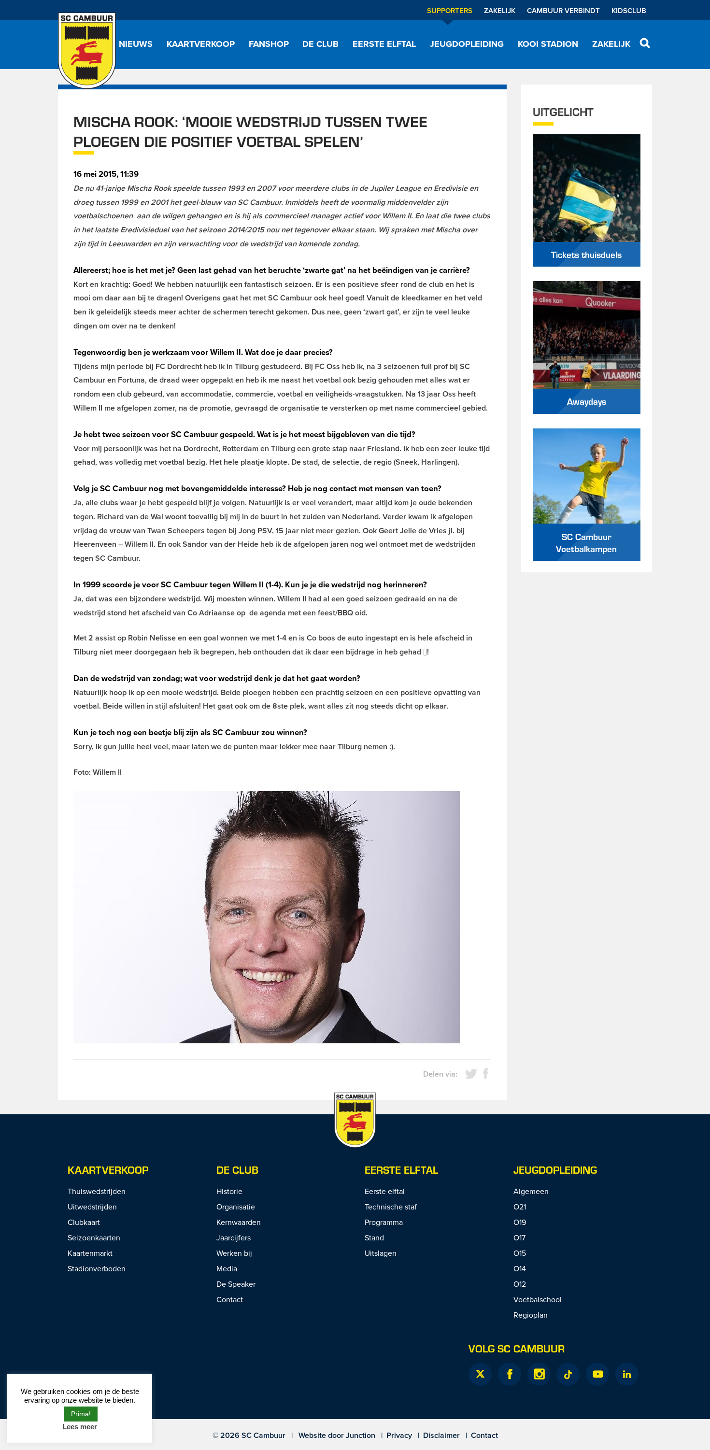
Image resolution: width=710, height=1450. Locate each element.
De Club (320, 44)
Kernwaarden (238, 1222)
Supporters (449, 10)
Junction (360, 1435)
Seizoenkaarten (94, 1237)
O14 (519, 1268)
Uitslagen (381, 1253)
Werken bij (234, 1253)
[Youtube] (597, 1374)
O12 (519, 1284)
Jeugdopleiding (467, 44)
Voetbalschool (537, 1299)
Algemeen (531, 1191)
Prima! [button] (81, 1414)
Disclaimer (441, 1435)
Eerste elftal (384, 44)
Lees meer (79, 1426)
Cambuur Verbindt (563, 10)
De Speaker (236, 1284)
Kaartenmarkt (90, 1253)
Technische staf (391, 1206)
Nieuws (136, 44)
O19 (519, 1222)
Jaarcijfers (233, 1237)
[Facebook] (509, 1374)
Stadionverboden (97, 1268)
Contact (229, 1299)
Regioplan (530, 1314)
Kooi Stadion (548, 44)
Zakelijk (499, 10)
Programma (384, 1222)
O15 (519, 1253)
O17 (519, 1237)
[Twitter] (480, 1374)
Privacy (399, 1435)
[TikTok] (568, 1374)
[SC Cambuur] (87, 51)
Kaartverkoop (201, 44)
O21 (519, 1206)
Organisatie (235, 1206)
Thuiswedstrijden (97, 1191)
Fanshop (269, 44)
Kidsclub (628, 10)
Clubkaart (84, 1222)
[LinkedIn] (627, 1374)
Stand (374, 1237)
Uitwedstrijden (92, 1206)
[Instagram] (539, 1374)
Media (226, 1268)
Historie (229, 1191)
